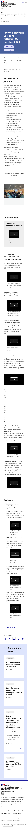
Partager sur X (9, 638)
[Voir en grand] (14, 191)
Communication (9, 46)
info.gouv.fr (4, 810)
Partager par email (18, 638)
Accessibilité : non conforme (13, 820)
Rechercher (22, 1)
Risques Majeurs (9, 50)
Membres (3, 820)
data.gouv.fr (16, 813)
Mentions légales (16, 818)
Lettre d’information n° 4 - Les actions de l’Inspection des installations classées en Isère (13, 721)
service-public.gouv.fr (16, 810)
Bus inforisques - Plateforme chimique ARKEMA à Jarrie (14, 691)
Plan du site (3, 818)
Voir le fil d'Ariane (5, 21)
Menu (25, 1)
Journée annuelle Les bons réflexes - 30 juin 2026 (13, 664)
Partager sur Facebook (5, 638)
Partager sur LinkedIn (14, 638)
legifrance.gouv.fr (6, 813)
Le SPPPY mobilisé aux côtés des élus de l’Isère (13, 764)
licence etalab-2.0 (7, 826)
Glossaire (10, 818)
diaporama (15, 173)
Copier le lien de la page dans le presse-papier (22, 638)
